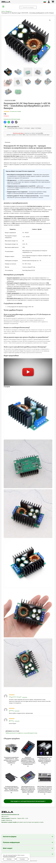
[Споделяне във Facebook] (5, 122)
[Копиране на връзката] (16, 122)
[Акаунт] (49, 2)
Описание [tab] (7, 142)
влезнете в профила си (17, 733)
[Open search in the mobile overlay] (28, 7)
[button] (50, 20)
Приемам (9, 859)
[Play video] (28, 372)
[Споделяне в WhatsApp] (8, 122)
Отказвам (22, 859)
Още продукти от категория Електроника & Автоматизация (28, 801)
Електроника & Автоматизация (12, 119)
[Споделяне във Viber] (12, 122)
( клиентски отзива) (15, 111)
